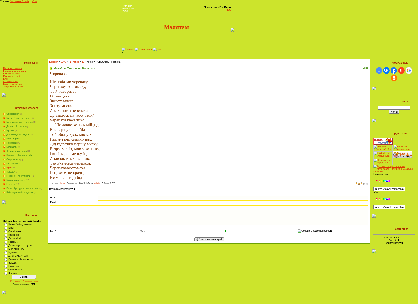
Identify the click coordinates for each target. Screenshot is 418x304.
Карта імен (12, 163)
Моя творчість (14, 138)
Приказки (11, 142)
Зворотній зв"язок (13, 86)
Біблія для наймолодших (19, 192)
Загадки (10, 171)
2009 (63, 61)
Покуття (10, 184)
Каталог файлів (11, 73)
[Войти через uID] (379, 70)
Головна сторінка (12, 68)
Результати (15, 281)
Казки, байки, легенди (18, 118)
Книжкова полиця (15, 180)
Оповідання (12, 114)
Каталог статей (11, 76)
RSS (228, 9)
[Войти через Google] (408, 70)
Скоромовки (13, 159)
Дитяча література (16, 126)
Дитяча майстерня (16, 151)
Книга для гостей (12, 84)
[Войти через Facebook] (394, 70)
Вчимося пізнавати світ (19, 155)
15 (83, 61)
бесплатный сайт (19, 1)
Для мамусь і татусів (17, 134)
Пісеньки (13, 241)
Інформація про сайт (14, 71)
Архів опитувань (30, 281)
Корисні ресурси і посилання (22, 188)
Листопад (74, 61)
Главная (53, 61)
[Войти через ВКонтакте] (386, 70)
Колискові (11, 147)
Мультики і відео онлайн (19, 122)
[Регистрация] (143, 49)
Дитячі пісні (14, 238)
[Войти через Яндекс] (401, 70)
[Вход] (157, 49)
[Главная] (128, 49)
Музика (10, 130)
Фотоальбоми (10, 81)
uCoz (34, 1)
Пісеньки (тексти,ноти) (18, 176)
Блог (5, 78)
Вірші (9, 167)
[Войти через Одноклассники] (394, 78)
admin (97, 183)
